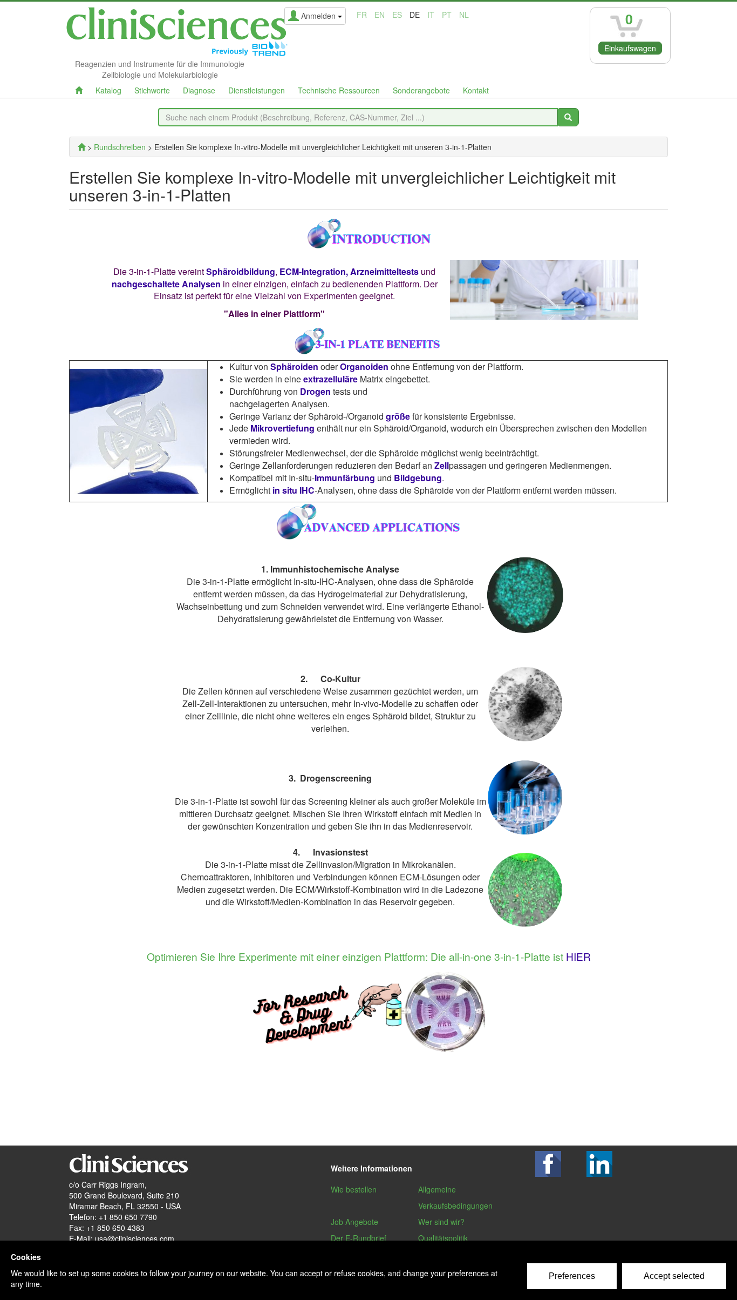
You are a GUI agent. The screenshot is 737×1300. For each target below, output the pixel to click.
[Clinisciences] (81, 147)
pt (447, 14)
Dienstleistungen (256, 90)
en (379, 14)
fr (362, 14)
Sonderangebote (421, 90)
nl (464, 14)
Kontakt (476, 90)
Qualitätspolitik (443, 1237)
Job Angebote (354, 1221)
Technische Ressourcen (339, 90)
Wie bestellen (354, 1189)
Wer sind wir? (441, 1221)
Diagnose (199, 90)
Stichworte (152, 90)
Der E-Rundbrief (358, 1237)
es (397, 14)
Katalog (108, 90)
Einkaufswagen (630, 48)
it (430, 14)
